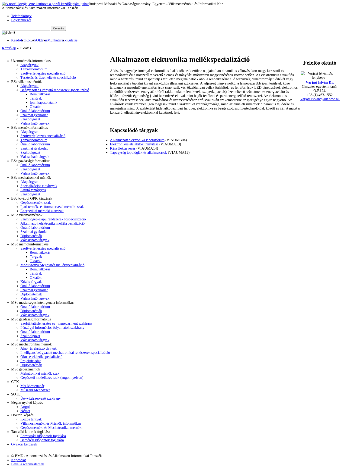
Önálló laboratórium (35, 111)
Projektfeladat (30, 361)
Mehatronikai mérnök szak (39, 373)
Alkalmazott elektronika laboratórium (137, 140)
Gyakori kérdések (24, 444)
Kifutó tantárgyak (33, 190)
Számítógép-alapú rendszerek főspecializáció (53, 219)
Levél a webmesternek (27, 464)
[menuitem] (18, 40)
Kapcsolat (18, 460)
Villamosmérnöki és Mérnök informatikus (50, 423)
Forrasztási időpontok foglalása (43, 436)
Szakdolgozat (30, 119)
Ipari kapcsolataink (43, 102)
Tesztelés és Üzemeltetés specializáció (48, 77)
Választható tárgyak (34, 123)
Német (25, 411)
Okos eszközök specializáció (41, 357)
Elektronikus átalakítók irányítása (134, 144)
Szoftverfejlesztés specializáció (42, 73)
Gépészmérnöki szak (35, 202)
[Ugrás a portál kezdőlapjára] (45, 4)
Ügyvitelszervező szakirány (40, 398)
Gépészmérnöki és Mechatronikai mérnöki (51, 427)
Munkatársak (56, 40)
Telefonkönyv (21, 16)
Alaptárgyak (29, 65)
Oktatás (41, 40)
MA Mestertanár (32, 386)
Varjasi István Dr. (320, 82)
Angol (25, 407)
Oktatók (36, 107)
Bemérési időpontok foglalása (42, 440)
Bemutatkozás (40, 94)
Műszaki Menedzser (35, 390)
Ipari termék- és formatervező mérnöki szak (52, 207)
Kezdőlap (18, 40)
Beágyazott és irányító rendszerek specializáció (54, 90)
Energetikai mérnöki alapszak (42, 211)
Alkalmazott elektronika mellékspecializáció (52, 223)
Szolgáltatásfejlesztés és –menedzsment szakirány (56, 323)
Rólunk (30, 40)
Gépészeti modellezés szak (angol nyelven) (51, 377)
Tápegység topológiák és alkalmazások (138, 152)
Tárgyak (36, 98)
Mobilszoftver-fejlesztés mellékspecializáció (52, 265)
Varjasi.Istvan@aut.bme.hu (320, 99)
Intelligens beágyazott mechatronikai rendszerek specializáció (65, 352)
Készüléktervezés (122, 148)
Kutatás (71, 40)
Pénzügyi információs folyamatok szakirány (52, 327)
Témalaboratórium (33, 69)
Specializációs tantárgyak (38, 186)
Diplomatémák (31, 236)
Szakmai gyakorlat (34, 115)
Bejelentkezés (21, 20)
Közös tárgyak (31, 282)
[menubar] (39, 40)
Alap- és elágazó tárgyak (38, 348)
